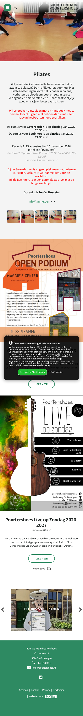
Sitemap (23, 690)
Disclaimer (58, 690)
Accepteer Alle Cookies (32, 372)
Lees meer (42, 384)
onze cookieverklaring (37, 365)
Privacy (46, 690)
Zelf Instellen (57, 372)
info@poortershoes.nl (44, 667)
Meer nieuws (39, 568)
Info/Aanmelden (39, 201)
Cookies (35, 690)
